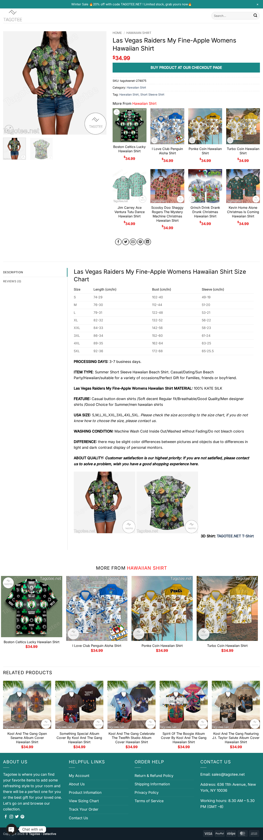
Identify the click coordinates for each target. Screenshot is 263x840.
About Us (77, 784)
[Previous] (10, 83)
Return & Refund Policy (154, 775)
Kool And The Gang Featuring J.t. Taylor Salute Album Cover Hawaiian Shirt (236, 738)
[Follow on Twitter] (17, 817)
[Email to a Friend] (133, 242)
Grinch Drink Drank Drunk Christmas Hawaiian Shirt (205, 211)
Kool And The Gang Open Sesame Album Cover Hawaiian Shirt (27, 738)
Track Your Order (83, 809)
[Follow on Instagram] (11, 817)
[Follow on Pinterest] (22, 817)
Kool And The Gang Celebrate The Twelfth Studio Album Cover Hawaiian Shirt (131, 738)
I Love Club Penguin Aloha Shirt (167, 151)
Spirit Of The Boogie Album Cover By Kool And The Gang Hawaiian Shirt (183, 738)
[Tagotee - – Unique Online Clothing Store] (23, 15)
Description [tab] (13, 272)
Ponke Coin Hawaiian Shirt (205, 151)
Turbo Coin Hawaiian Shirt (243, 151)
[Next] (99, 83)
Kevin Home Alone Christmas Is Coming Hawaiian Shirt (243, 211)
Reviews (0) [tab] (12, 281)
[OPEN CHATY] (11, 829)
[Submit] (255, 16)
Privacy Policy (147, 792)
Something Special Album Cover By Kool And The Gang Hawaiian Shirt (79, 738)
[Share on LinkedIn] (147, 242)
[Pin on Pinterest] (140, 242)
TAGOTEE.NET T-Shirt (235, 536)
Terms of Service (149, 801)
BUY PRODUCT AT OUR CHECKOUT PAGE (186, 67)
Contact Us (78, 818)
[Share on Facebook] (118, 242)
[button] (9, 129)
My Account (79, 775)
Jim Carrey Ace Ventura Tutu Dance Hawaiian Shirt (129, 211)
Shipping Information (152, 784)
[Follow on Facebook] (6, 817)
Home (117, 33)
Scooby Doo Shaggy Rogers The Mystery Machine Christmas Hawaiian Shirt (167, 213)
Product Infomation (85, 792)
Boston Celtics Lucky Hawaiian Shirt (129, 149)
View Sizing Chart (84, 801)
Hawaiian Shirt (138, 33)
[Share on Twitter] (125, 242)
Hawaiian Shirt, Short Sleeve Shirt (141, 94)
